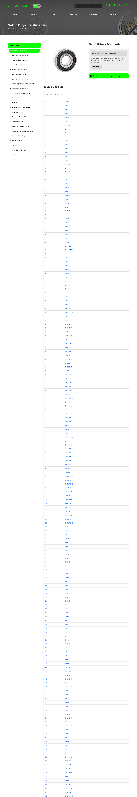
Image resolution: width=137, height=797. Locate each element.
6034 (66, 605)
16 (45, 164)
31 (45, 223)
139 (46, 644)
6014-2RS (68, 496)
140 (46, 648)
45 (45, 277)
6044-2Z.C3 (68, 757)
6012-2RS (68, 480)
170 (46, 765)
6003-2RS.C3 (69, 414)
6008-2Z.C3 (69, 312)
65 (45, 355)
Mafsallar (14, 98)
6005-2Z (67, 285)
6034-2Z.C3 (68, 726)
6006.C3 (67, 156)
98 (45, 484)
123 (46, 581)
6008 (66, 168)
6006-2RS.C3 (69, 437)
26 (45, 203)
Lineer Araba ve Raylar (19, 136)
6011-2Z (67, 332)
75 (45, 394)
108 (46, 523)
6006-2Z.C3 (68, 297)
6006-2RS (68, 433)
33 (45, 230)
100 (46, 492)
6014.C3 (67, 219)
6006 (66, 152)
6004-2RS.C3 (69, 421)
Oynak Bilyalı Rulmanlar (19, 65)
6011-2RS (68, 472)
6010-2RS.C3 (69, 468)
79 (45, 410)
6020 (66, 542)
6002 (66, 121)
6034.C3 (67, 609)
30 (45, 219)
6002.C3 (67, 125)
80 (45, 414)
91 (45, 457)
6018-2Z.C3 (68, 648)
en (39, 6)
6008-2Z (68, 308)
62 (45, 343)
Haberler (93, 14)
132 (46, 616)
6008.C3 (67, 172)
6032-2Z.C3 (68, 718)
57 (45, 324)
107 (46, 519)
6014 (66, 215)
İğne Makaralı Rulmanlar (19, 79)
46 (45, 281)
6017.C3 (67, 242)
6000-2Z (68, 246)
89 (45, 449)
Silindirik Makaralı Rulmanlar (21, 69)
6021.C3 (67, 554)
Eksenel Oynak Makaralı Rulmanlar (23, 84)
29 (45, 215)
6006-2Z (67, 293)
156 (46, 710)
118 (46, 562)
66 (45, 359)
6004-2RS (68, 418)
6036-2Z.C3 (68, 733)
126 (46, 593)
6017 (66, 238)
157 (46, 714)
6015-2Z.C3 (68, 367)
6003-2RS (68, 410)
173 (46, 776)
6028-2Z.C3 (68, 702)
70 (45, 375)
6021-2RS (68, 784)
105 (46, 511)
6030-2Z (67, 706)
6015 (66, 223)
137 (46, 636)
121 (45, 574)
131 (45, 613)
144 (46, 663)
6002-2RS (68, 402)
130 (46, 609)
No (46, 102)
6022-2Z (67, 675)
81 (45, 418)
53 (45, 308)
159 (46, 722)
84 (45, 429)
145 (46, 667)
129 (46, 605)
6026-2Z (67, 691)
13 (45, 152)
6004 (66, 137)
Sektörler (73, 14)
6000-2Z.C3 (69, 250)
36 (45, 242)
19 (45, 176)
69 (45, 371)
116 (45, 554)
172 (46, 773)
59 (45, 332)
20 (45, 180)
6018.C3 (67, 531)
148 (46, 679)
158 (46, 718)
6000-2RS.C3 (69, 390)
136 (46, 632)
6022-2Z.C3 (68, 679)
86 (45, 437)
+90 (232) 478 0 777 (115, 4)
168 (46, 757)
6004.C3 (67, 141)
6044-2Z (67, 753)
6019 (66, 535)
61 (45, 340)
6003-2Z (67, 269)
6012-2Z (67, 340)
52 (45, 304)
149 (46, 683)
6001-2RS (68, 394)
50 (45, 297)
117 (46, 558)
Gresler (13, 155)
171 (46, 769)
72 (45, 382)
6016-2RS (68, 511)
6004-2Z (68, 277)
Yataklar (14, 103)
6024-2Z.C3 (68, 687)
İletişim (113, 14)
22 (45, 187)
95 (45, 472)
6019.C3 (67, 538)
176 (46, 788)
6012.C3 (67, 203)
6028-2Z (67, 698)
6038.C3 (67, 624)
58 (45, 328)
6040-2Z (68, 745)
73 (45, 386)
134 (46, 624)
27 (45, 207)
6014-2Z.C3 (68, 359)
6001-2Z (67, 254)
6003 (66, 129)
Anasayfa (13, 14)
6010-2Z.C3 (68, 328)
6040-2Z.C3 (69, 749)
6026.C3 (67, 577)
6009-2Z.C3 (69, 320)
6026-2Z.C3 (68, 694)
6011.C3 (67, 195)
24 (45, 195)
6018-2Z (67, 644)
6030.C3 (67, 593)
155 (45, 706)
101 (46, 496)
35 (45, 238)
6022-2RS (68, 792)
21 (45, 184)
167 (46, 753)
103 (46, 503)
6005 (66, 145)
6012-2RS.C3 (69, 484)
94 (45, 468)
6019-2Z (67, 652)
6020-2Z (67, 659)
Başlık (67, 102)
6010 (66, 184)
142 (46, 655)
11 (45, 145)
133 (46, 620)
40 (45, 258)
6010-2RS (68, 464)
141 (46, 652)
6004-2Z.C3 (69, 281)
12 (45, 148)
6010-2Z (67, 324)
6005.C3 (67, 148)
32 (45, 226)
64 (45, 351)
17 (45, 168)
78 (45, 406)
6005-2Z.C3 (68, 289)
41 (45, 262)
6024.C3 (67, 570)
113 (45, 542)
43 (45, 269)
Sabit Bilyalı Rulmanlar (31, 29)
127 (46, 597)
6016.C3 (67, 234)
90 (45, 453)
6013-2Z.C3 (68, 351)
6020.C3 (67, 546)
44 (45, 273)
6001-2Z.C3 (68, 258)
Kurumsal (33, 14)
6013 (66, 207)
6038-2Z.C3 (68, 741)
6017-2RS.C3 (69, 523)
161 (45, 730)
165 (46, 745)
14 (45, 156)
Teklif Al (96, 67)
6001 (66, 113)
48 (45, 289)
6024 (66, 566)
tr (35, 6)
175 (46, 784)
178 (46, 796)
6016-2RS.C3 (69, 515)
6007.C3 (67, 164)
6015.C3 (67, 226)
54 (45, 312)
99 (45, 488)
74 (45, 390)
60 (45, 336)
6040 (66, 628)
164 (46, 741)
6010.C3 (67, 187)
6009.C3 (67, 180)
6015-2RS (68, 503)
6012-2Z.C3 (68, 343)
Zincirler (14, 145)
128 (46, 601)
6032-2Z (67, 714)
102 (46, 499)
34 (45, 234)
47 (45, 285)
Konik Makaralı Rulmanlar (20, 55)
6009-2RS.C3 (69, 460)
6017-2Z (67, 379)
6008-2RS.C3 (69, 453)
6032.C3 (67, 601)
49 (45, 293)
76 (45, 398)
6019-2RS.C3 (69, 773)
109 (46, 527)
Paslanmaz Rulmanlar (18, 121)
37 (45, 246)
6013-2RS (68, 488)
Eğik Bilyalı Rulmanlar (18, 74)
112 (45, 538)
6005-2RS (68, 425)
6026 (66, 574)
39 (45, 254)
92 (45, 460)
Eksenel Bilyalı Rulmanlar (20, 88)
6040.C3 (67, 632)
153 (46, 698)
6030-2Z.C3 (68, 710)
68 (45, 367)
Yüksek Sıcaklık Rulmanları (20, 126)
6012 (66, 199)
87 (45, 441)
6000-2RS (68, 386)
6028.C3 (67, 585)
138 (46, 640)
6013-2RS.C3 (69, 492)
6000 (66, 106)
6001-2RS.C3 (69, 398)
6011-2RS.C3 (69, 476)
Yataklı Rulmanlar (17, 112)
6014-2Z (67, 355)
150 (46, 687)
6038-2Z (67, 737)
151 (45, 691)
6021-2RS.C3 (69, 788)
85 (45, 433)
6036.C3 (67, 616)
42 (45, 265)
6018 (66, 527)
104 (46, 507)
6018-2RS (68, 761)
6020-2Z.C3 (68, 663)
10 (45, 141)
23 (45, 191)
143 (46, 659)
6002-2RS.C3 (69, 406)
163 (46, 737)
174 (46, 780)
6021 (66, 550)
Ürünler (52, 14)
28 (45, 211)
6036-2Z (67, 730)
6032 (66, 597)
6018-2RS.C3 (69, 765)
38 (45, 250)
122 (46, 577)
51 (45, 301)
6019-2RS (68, 769)
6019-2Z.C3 (68, 655)
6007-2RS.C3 (69, 445)
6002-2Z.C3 (68, 265)
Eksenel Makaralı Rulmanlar (20, 93)
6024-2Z (67, 683)
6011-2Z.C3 (68, 336)
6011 (66, 191)
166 (46, 749)
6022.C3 (67, 562)
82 (45, 421)
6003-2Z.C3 (68, 273)
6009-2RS (68, 457)
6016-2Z (67, 371)
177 (46, 792)
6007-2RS (68, 441)
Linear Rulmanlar (17, 140)
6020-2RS (68, 776)
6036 (66, 613)
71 (45, 379)
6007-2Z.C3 (68, 304)
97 (45, 480)
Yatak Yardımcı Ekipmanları (20, 107)
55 (45, 316)
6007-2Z (67, 301)
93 (45, 464)
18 (45, 172)
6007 (66, 160)
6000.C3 (67, 109)
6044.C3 (67, 640)
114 (46, 546)
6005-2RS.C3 (69, 429)
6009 (66, 176)
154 (46, 702)
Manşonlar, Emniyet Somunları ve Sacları (25, 117)
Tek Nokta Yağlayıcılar (18, 150)
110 (46, 531)
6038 (66, 620)
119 (46, 566)
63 (45, 347)
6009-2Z (68, 316)
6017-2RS (68, 519)
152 (46, 694)
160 (46, 726)
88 (45, 445)
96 (45, 476)
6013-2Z (67, 347)
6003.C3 (67, 133)
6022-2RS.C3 (69, 796)
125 (46, 589)
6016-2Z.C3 (68, 375)
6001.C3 (67, 117)
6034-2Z (67, 722)
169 (46, 761)
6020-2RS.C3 (69, 780)
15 (45, 160)
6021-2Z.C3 (68, 671)
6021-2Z (67, 667)
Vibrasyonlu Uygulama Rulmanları (22, 131)
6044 (66, 636)
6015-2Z (67, 363)
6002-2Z (67, 262)
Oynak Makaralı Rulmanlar (20, 60)
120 (46, 570)
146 (46, 671)
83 (45, 425)
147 (46, 675)
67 (45, 363)
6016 (66, 230)
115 (45, 550)
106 (46, 515)
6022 (66, 558)
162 (46, 733)
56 (45, 320)
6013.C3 (67, 211)
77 (45, 402)
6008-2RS (68, 449)
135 (46, 628)
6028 (66, 581)
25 (45, 199)
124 (46, 585)
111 (45, 535)
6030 (66, 589)
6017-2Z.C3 (68, 382)
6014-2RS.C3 (69, 499)
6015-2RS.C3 (69, 507)
